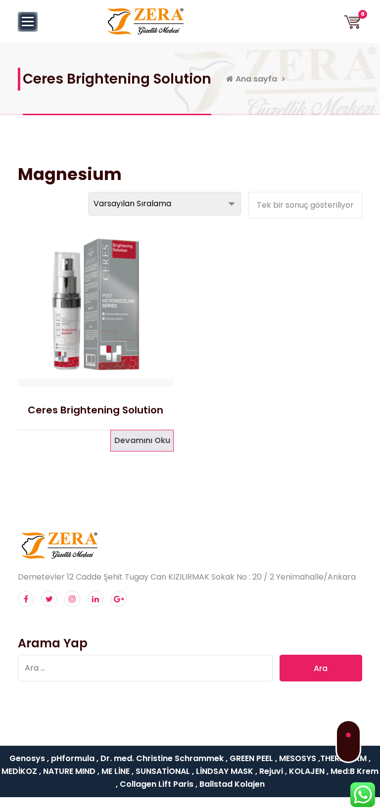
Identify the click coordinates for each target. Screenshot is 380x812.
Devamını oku (142, 440)
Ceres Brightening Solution (95, 410)
